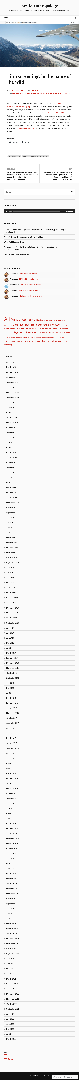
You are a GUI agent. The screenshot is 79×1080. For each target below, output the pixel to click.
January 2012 (11, 989)
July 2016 (10, 758)
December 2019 (12, 608)
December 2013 (12, 888)
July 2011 (10, 1019)
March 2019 (11, 653)
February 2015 (12, 828)
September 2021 (12, 513)
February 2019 (12, 658)
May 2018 (10, 688)
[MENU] (6, 18)
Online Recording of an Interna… (31, 285)
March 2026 (11, 367)
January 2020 (11, 603)
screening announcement (25, 128)
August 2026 (11, 362)
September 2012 (12, 954)
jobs (43, 333)
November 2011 (12, 999)
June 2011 (10, 1024)
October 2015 (11, 793)
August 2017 (11, 728)
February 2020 (12, 598)
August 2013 (11, 909)
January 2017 (11, 743)
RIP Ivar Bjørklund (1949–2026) (16, 254)
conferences (55, 319)
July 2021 (10, 523)
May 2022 (10, 482)
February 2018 (12, 703)
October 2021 (11, 508)
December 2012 (12, 939)
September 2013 (12, 904)
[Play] (7, 211)
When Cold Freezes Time (14, 242)
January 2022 (11, 497)
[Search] (73, 18)
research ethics (48, 337)
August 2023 (11, 437)
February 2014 (12, 879)
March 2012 (11, 979)
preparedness (16, 337)
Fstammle (34, 90)
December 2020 (12, 548)
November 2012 (12, 944)
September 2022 (12, 467)
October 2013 (11, 899)
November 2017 (12, 713)
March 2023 (11, 452)
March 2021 (11, 538)
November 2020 (12, 553)
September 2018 (12, 678)
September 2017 (12, 723)
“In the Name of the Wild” (54, 112)
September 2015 (12, 798)
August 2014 (11, 853)
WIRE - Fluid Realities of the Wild (36, 156)
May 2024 (10, 412)
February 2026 (12, 372)
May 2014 (10, 863)
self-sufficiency (10, 341)
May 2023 (10, 447)
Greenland (14, 328)
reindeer (37, 337)
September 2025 (12, 382)
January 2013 (11, 934)
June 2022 (10, 477)
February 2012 (12, 984)
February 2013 (12, 929)
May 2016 (10, 763)
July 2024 (10, 402)
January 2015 (11, 833)
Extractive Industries (23, 324)
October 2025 (11, 377)
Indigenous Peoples (61, 93)
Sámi (29, 341)
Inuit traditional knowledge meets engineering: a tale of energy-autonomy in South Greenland (35, 230)
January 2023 (11, 457)
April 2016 (10, 768)
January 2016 (11, 783)
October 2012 (11, 949)
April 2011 (10, 1034)
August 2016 (11, 753)
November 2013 (12, 893)
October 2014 (11, 848)
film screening (14, 156)
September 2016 (12, 748)
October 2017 (11, 718)
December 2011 (12, 994)
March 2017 (11, 738)
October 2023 (11, 427)
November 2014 (12, 843)
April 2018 (10, 693)
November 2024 (12, 392)
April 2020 (10, 588)
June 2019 (10, 638)
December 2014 (12, 838)
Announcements (23, 93)
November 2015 (12, 788)
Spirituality (21, 341)
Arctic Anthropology (39, 5)
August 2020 (11, 568)
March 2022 (11, 487)
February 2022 (12, 492)
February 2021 (12, 543)
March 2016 (11, 773)
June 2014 (10, 858)
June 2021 (10, 528)
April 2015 (10, 818)
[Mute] (67, 211)
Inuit (39, 333)
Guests (35, 328)
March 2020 (11, 593)
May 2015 (10, 813)
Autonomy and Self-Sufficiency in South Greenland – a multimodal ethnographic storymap (30, 248)
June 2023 (10, 442)
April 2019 (10, 648)
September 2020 (12, 563)
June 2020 (10, 578)
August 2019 (11, 628)
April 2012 (10, 974)
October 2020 (11, 558)
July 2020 (10, 573)
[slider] (71, 211)
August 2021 (11, 517)
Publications (27, 337)
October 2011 (11, 1004)
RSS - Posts (8, 1059)
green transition (25, 328)
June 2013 (10, 914)
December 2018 (12, 663)
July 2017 (10, 733)
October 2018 (11, 673)
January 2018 (11, 708)
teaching (36, 341)
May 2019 (10, 643)
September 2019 (12, 623)
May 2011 (10, 1029)
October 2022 (11, 462)
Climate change (42, 320)
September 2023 (12, 432)
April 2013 (10, 919)
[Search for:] (39, 192)
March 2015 (11, 823)
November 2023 (12, 422)
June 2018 (10, 683)
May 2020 (10, 583)
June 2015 (10, 808)
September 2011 (12, 1009)
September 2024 (12, 397)
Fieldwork (56, 324)
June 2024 (10, 407)
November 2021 (12, 502)
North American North (55, 333)
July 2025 (10, 387)
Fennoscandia (42, 324)
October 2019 (11, 618)
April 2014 (10, 868)
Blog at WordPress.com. (39, 1076)
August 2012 (11, 959)
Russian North (64, 337)
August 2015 (11, 803)
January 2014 (11, 884)
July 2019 (10, 633)
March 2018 (11, 698)
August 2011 (11, 1014)
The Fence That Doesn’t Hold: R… (30, 296)
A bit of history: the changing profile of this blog (23, 237)
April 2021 (10, 533)
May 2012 (10, 969)
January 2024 (11, 417)
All (13, 93)
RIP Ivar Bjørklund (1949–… (28, 279)
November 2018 (12, 668)
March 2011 (11, 1039)
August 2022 (11, 472)
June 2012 (10, 964)
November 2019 (12, 613)
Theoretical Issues (51, 341)
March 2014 (11, 873)
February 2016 (12, 778)
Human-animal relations (41, 93)
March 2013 (11, 924)
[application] (39, 211)
